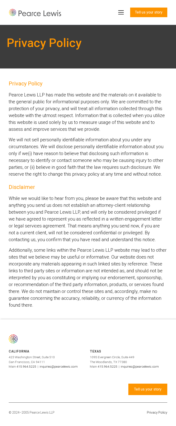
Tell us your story (148, 12)
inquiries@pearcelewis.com (59, 366)
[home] (35, 12)
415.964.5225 (26, 366)
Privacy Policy (157, 412)
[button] (121, 12)
